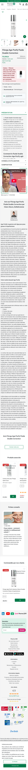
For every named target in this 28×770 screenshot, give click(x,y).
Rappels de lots (14, 669)
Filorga (5, 57)
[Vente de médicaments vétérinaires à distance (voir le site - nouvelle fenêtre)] (7, 715)
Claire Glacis (14, 218)
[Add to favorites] (15, 464)
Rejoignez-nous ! (14, 650)
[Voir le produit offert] (21, 74)
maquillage (22, 396)
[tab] (3, 39)
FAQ (14, 663)
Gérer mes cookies (14, 683)
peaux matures (16, 240)
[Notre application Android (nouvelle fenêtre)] (19, 653)
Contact (14, 667)
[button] (2, 4)
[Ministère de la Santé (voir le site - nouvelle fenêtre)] (17, 708)
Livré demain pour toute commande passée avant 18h (14, 96)
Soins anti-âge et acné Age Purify (7, 60)
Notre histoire (14, 643)
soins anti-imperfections (12, 236)
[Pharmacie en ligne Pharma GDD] (11, 4)
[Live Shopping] (12, 613)
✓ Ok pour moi (15, 765)
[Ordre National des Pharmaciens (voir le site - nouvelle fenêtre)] (14, 716)
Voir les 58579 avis (14, 696)
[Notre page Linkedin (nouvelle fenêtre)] (3, 613)
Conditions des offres (14, 681)
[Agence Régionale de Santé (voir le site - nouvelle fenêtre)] (21, 715)
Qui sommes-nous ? (14, 641)
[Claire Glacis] (14, 213)
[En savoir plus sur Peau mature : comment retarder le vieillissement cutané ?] (13, 517)
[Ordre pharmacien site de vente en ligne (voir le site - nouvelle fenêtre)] (24, 708)
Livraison (14, 661)
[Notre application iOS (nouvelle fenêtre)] (9, 653)
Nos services (14, 645)
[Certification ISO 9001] (7, 708)
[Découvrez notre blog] (20, 614)
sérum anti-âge (6, 315)
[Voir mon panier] (26, 4)
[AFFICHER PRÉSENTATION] (25, 112)
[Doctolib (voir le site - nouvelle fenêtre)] (14, 731)
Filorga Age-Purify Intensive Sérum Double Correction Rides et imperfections (14, 590)
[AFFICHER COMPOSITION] (25, 165)
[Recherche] (20, 4)
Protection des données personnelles (14, 677)
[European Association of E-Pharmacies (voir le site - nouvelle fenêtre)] (18, 723)
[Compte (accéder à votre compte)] (23, 4)
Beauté (5, 524)
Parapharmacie (14, 647)
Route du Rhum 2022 (14, 649)
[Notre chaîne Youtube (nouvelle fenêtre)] (8, 613)
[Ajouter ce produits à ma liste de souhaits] (3, 12)
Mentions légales (14, 675)
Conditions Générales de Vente (14, 679)
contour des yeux (6, 353)
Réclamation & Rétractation (14, 665)
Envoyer (22, 630)
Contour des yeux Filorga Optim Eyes (9, 479)
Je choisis (14, 761)
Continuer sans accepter (7, 744)
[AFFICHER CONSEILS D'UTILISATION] (25, 161)
